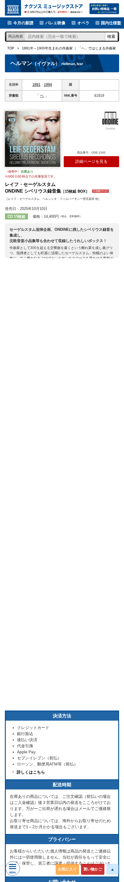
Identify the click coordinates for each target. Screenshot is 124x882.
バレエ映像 (55, 23)
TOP (10, 48)
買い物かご (92, 869)
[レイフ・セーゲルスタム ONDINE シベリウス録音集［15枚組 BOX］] (32, 139)
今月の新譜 (23, 23)
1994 (48, 84)
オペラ (83, 23)
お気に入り (67, 869)
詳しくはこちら (31, 772)
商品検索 (15, 36)
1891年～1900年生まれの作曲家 (47, 48)
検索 (111, 36)
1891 (36, 84)
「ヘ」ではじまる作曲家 (97, 48)
